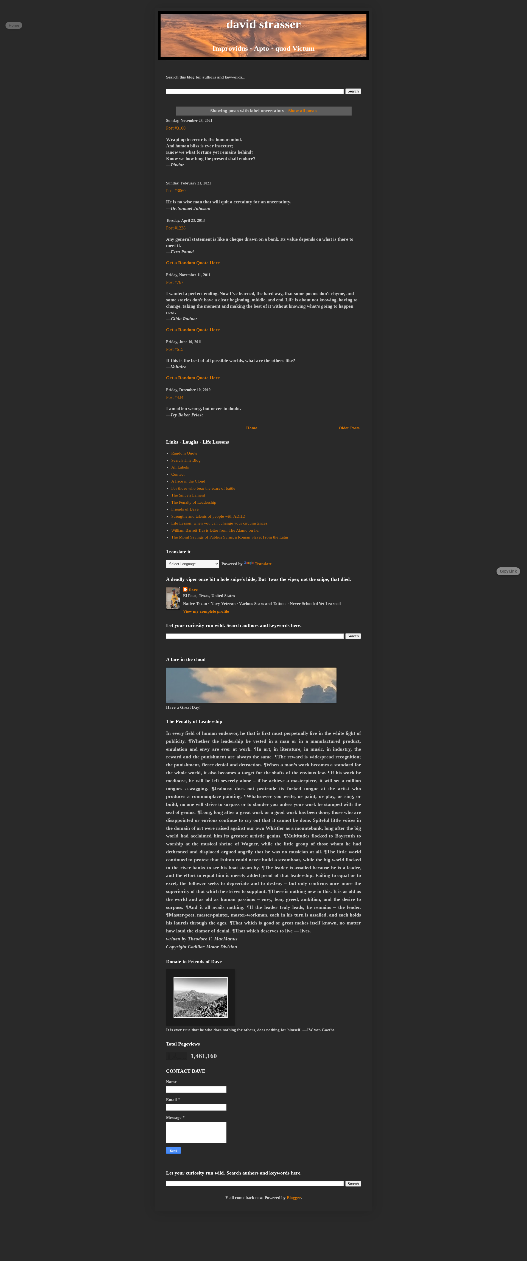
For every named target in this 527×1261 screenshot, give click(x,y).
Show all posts (302, 110)
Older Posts (349, 428)
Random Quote (184, 453)
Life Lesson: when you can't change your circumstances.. (220, 523)
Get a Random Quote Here (193, 262)
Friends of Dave (185, 509)
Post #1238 (176, 228)
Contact (177, 474)
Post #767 (174, 282)
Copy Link (508, 571)
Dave (193, 590)
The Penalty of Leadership (193, 502)
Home (251, 428)
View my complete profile (206, 611)
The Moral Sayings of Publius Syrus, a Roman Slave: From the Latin (229, 537)
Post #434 (174, 397)
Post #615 (174, 349)
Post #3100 (176, 128)
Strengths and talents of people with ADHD (208, 516)
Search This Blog (186, 460)
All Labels (180, 467)
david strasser (263, 24)
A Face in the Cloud (188, 481)
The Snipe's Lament (188, 495)
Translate (263, 564)
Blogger (294, 1197)
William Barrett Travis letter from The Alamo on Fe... (216, 530)
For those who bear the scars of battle (203, 488)
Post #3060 (176, 190)
